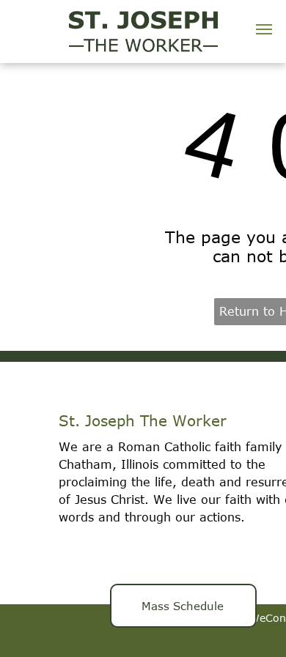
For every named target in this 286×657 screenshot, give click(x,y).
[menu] (264, 29)
